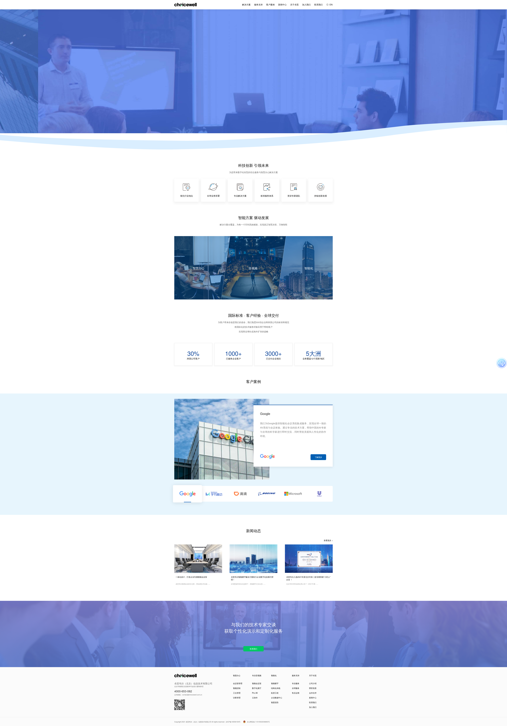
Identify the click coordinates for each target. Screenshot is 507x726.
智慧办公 (236, 675)
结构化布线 (275, 688)
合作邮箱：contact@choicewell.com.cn (188, 695)
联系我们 (318, 4)
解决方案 (246, 4)
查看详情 (184, 71)
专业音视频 (256, 675)
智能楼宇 (274, 683)
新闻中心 (282, 4)
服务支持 (258, 4)
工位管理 (236, 693)
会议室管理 (237, 683)
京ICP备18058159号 (233, 722)
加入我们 (306, 4)
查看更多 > (328, 540)
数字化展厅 (256, 688)
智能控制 (236, 688)
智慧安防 (274, 702)
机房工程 (274, 693)
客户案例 (270, 4)
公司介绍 (312, 683)
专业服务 (295, 683)
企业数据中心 (276, 697)
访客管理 (236, 697)
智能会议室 (256, 683)
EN (331, 4)
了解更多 (318, 457)
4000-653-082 (183, 691)
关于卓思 (294, 4)
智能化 (274, 675)
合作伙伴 (312, 693)
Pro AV (255, 693)
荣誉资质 (312, 688)
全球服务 (295, 688)
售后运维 (295, 693)
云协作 (255, 697)
